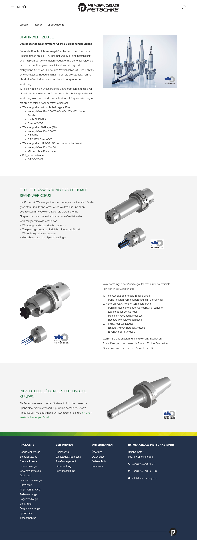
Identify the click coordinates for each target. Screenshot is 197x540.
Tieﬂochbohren (28, 518)
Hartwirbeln (26, 485)
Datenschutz (99, 461)
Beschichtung (63, 466)
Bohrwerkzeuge (28, 457)
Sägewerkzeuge (29, 499)
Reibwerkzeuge (28, 494)
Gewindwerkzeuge (30, 471)
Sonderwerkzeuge (30, 452)
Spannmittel (26, 513)
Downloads (98, 457)
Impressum (98, 466)
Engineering (62, 452)
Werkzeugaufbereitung (68, 457)
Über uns (97, 452)
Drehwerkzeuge (28, 461)
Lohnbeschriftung (65, 471)
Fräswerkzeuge (28, 466)
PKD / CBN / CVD (30, 490)
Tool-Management (66, 461)
